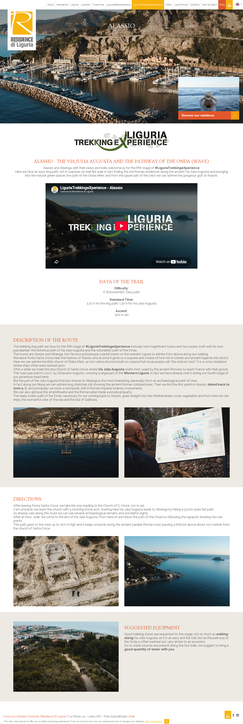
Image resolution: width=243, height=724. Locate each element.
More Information (154, 721)
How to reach (209, 4)
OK (166, 721)
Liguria (75, 4)
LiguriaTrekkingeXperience (148, 4)
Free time (98, 4)
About (50, 4)
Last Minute (181, 4)
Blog (222, 4)
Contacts (195, 4)
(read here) (41, 377)
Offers (168, 4)
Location (86, 4)
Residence (62, 4)
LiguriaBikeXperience (118, 4)
